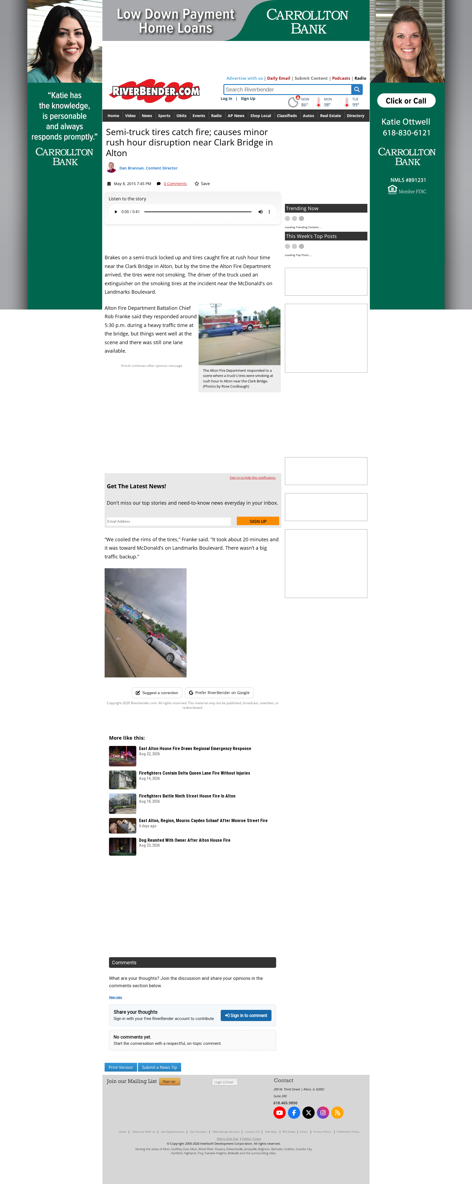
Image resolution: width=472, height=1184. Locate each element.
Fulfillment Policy (348, 1132)
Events (199, 115)
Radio (360, 78)
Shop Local (260, 115)
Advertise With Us (143, 1132)
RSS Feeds (288, 1132)
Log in (226, 98)
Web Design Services (226, 1132)
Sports (164, 115)
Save (205, 183)
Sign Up (248, 98)
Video (130, 115)
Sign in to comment (248, 1015)
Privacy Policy (322, 1132)
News (147, 115)
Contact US (252, 1132)
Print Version (121, 1067)
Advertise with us (244, 78)
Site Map (271, 1132)
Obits (181, 115)
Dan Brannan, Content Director (148, 168)
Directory (355, 115)
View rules (115, 997)
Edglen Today (251, 1139)
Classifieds (287, 115)
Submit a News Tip (159, 1067)
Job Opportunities (172, 1132)
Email (229, 1082)
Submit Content (311, 78)
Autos (308, 115)
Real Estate (330, 115)
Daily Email (278, 78)
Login (218, 1082)
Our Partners (198, 1132)
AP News (236, 115)
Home (113, 115)
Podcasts (341, 78)
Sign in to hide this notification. (253, 477)
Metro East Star (228, 1139)
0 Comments (175, 183)
